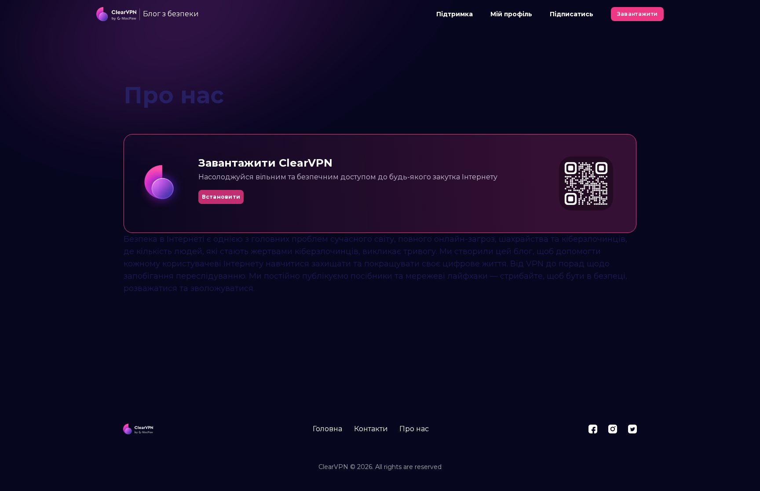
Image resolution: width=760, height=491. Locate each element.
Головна (327, 429)
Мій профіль (511, 14)
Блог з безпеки (171, 14)
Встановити (221, 196)
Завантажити (637, 14)
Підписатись (571, 14)
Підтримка (454, 14)
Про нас (414, 429)
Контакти (371, 429)
